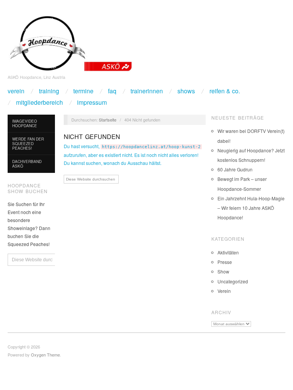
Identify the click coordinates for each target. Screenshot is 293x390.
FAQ (112, 91)
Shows (186, 91)
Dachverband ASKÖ (27, 164)
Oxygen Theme (45, 355)
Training (49, 91)
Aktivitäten (228, 252)
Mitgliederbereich (39, 102)
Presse (224, 262)
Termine (83, 91)
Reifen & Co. (224, 91)
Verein (16, 91)
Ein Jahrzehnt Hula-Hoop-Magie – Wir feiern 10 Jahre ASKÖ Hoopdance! (251, 208)
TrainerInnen (146, 91)
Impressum (92, 102)
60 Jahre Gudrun (235, 169)
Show (223, 271)
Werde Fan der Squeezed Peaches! (28, 143)
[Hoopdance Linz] (70, 41)
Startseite (107, 120)
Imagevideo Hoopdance (24, 123)
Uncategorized (232, 281)
